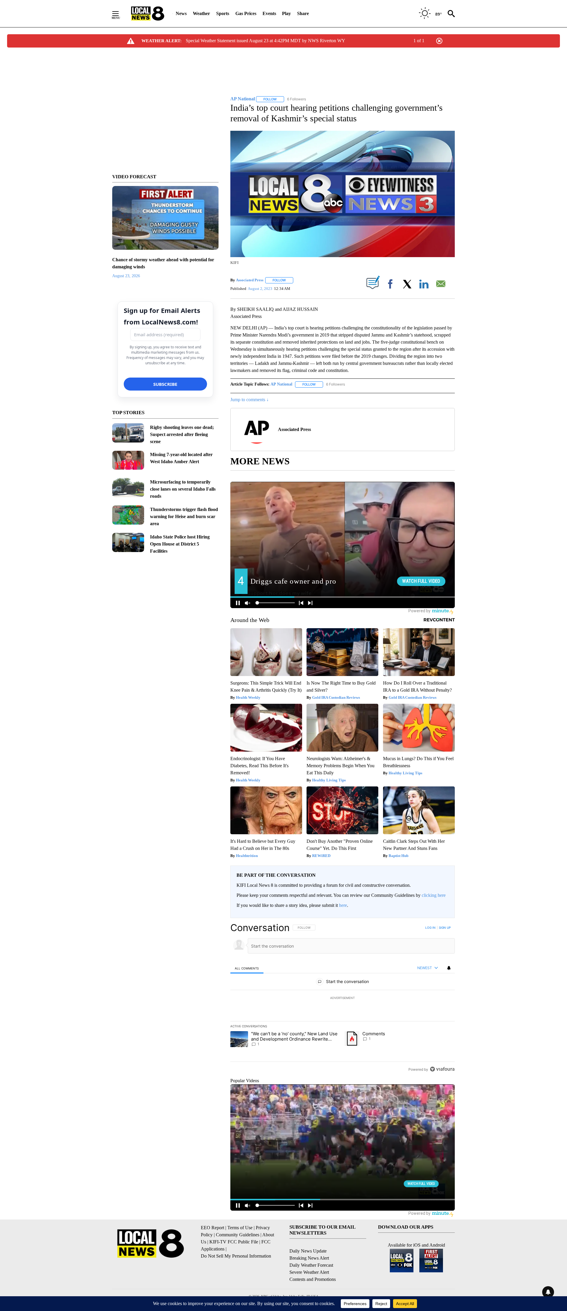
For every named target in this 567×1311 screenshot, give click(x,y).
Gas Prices (245, 13)
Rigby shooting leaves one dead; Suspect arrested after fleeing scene (182, 434)
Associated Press (249, 280)
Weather (201, 13)
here (343, 905)
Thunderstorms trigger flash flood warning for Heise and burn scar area (184, 516)
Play (286, 13)
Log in (430, 927)
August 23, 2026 (126, 276)
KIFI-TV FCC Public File (233, 1241)
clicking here (434, 895)
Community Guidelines (237, 1234)
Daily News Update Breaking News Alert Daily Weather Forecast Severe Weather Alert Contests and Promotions (312, 1265)
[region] (342, 998)
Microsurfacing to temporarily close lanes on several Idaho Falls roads (183, 489)
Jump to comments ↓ (249, 399)
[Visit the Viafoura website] (442, 1069)
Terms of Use (239, 1227)
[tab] (246, 968)
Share (303, 13)
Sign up (445, 927)
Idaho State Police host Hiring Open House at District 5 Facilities (180, 544)
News (181, 13)
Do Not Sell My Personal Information (236, 1255)
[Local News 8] (147, 13)
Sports (222, 13)
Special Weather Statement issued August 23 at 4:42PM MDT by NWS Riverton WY (265, 40)
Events (269, 13)
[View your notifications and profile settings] (449, 968)
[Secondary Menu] (120, 13)
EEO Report (212, 1227)
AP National (281, 384)
